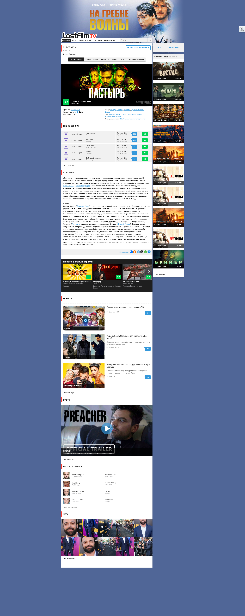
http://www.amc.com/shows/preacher (132, 119)
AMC (76, 112)
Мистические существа (113, 117)
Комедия (113, 110)
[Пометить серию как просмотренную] (66, 134)
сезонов (173, 56)
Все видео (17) (69, 459)
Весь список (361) (70, 507)
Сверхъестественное (134, 114)
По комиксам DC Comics (117, 114)
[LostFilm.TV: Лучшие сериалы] (81, 35)
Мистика (127, 110)
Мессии (89, 152)
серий (165, 56)
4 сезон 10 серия (77, 134)
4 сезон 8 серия (76, 146)
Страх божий (91, 146)
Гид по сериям (92, 59)
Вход (159, 47)
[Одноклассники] (134, 251)
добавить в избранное (139, 47)
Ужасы (107, 112)
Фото (123, 59)
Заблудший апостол (93, 159)
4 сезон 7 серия (76, 153)
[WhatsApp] (145, 251)
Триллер (120, 110)
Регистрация (174, 47)
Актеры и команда (136, 59)
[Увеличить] (70, 528)
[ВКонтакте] (131, 251)
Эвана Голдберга (83, 186)
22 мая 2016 (75, 110)
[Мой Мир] (149, 251)
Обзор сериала (76, 59)
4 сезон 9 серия (76, 140)
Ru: (122, 134)
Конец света (91, 134)
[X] (141, 251)
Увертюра (89, 140)
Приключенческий (137, 110)
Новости (105, 59)
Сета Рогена (68, 186)
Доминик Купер (83, 206)
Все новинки (160, 274)
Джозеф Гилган (124, 224)
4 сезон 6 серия (76, 159)
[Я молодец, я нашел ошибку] (232, 29)
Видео (114, 59)
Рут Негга (76, 224)
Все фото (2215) (69, 558)
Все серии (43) (69, 165)
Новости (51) (68, 392)
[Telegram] (138, 251)
